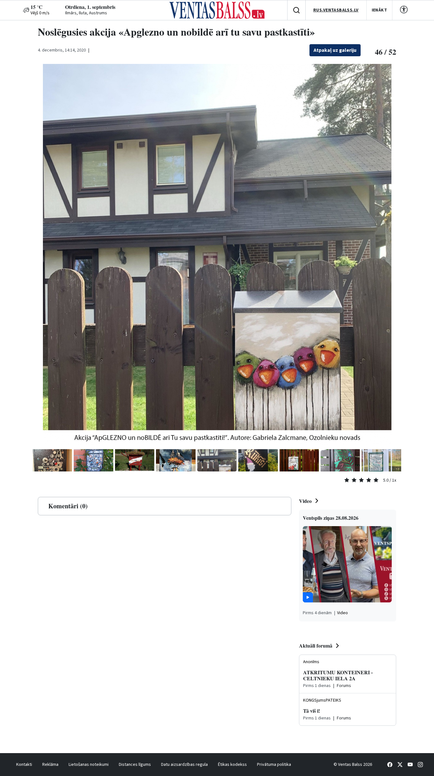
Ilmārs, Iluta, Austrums (86, 13)
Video (305, 501)
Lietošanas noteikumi (89, 764)
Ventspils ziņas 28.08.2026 (330, 517)
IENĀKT (379, 10)
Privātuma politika (274, 764)
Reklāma (50, 764)
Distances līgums (135, 764)
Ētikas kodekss (232, 764)
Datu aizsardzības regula (184, 764)
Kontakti (24, 764)
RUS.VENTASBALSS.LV (336, 10)
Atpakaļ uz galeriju (335, 50)
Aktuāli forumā (315, 645)
